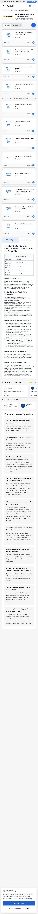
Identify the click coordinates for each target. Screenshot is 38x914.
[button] (8, 16)
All (7, 25)
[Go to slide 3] (35, 382)
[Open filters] (33, 25)
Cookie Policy (28, 898)
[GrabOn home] (10, 6)
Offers (17, 25)
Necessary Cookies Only (19, 909)
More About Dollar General (11, 240)
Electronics (10, 10)
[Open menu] (4, 6)
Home (4, 10)
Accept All (19, 903)
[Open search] (34, 6)
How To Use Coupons (27, 240)
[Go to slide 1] (31, 382)
